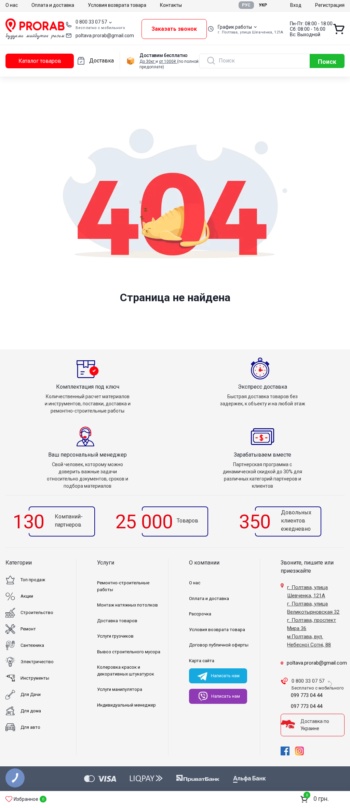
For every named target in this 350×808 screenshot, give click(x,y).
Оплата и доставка (52, 5)
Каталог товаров (39, 61)
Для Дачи (31, 694)
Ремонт (28, 628)
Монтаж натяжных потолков (127, 605)
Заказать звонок (174, 29)
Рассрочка (200, 613)
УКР (263, 5)
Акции (27, 596)
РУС (246, 5)
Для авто (30, 727)
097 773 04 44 (306, 706)
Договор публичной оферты (218, 644)
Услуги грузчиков (115, 636)
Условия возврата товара (117, 5)
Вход (295, 5)
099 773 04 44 (306, 695)
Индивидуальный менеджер (126, 705)
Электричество (37, 661)
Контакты (171, 5)
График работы (235, 27)
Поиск (327, 61)
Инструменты (35, 678)
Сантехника (32, 645)
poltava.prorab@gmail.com (105, 35)
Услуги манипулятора (119, 689)
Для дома (31, 710)
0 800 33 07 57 (91, 22)
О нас (11, 5)
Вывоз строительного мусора (128, 651)
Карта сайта (201, 660)
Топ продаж (33, 579)
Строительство (37, 612)
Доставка (101, 60)
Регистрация (330, 5)
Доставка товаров (117, 620)
